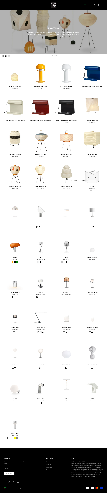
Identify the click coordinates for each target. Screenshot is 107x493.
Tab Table (66, 222)
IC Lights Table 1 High (14, 363)
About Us (48, 464)
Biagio (92, 398)
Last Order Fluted (15, 292)
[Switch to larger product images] (3, 56)
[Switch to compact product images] (9, 56)
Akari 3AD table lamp (15, 186)
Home (5, 5)
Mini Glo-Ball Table (92, 257)
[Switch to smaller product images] (6, 56)
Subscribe (9, 473)
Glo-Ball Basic (66, 363)
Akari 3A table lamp (40, 186)
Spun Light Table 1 (92, 222)
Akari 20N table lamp (15, 86)
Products (12, 5)
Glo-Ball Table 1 (40, 363)
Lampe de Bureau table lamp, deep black (66, 120)
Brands (21, 5)
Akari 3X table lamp (92, 154)
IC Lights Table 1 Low (92, 327)
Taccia (40, 222)
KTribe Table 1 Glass (92, 292)
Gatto (92, 363)
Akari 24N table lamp (66, 186)
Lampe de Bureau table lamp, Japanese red (40, 121)
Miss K (66, 257)
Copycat (15, 398)
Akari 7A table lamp (66, 154)
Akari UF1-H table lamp (15, 154)
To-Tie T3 (92, 186)
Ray (41, 257)
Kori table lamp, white (66, 86)
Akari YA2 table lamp (92, 120)
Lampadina (40, 292)
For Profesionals (30, 5)
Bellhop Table (15, 433)
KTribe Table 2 (66, 292)
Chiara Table (40, 398)
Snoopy (15, 257)
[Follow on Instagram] (9, 482)
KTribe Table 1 (15, 327)
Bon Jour (66, 398)
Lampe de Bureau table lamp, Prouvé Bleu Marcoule (92, 87)
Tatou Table (15, 222)
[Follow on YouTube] (18, 482)
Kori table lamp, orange (40, 86)
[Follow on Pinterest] (13, 482)
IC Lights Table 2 (66, 327)
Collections (49, 467)
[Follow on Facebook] (5, 482)
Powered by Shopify (61, 488)
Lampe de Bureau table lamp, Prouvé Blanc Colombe (15, 121)
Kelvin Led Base (41, 327)
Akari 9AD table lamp (40, 154)
